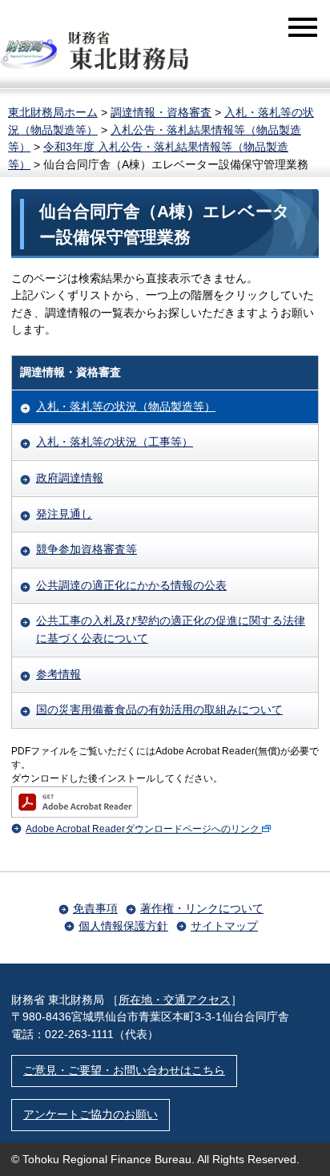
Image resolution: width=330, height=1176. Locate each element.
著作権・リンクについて (202, 908)
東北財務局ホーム (53, 112)
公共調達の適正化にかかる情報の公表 (131, 585)
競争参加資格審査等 (86, 549)
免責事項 (95, 908)
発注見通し (64, 513)
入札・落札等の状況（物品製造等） (125, 406)
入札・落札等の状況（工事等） (114, 441)
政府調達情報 (69, 477)
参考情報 (58, 674)
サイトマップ (224, 925)
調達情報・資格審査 (161, 112)
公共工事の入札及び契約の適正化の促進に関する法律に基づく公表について (170, 629)
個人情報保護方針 (123, 925)
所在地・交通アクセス (175, 999)
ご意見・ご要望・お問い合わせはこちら (124, 1070)
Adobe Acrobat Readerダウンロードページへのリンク (143, 829)
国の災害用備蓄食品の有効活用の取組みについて (159, 709)
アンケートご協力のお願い (90, 1114)
